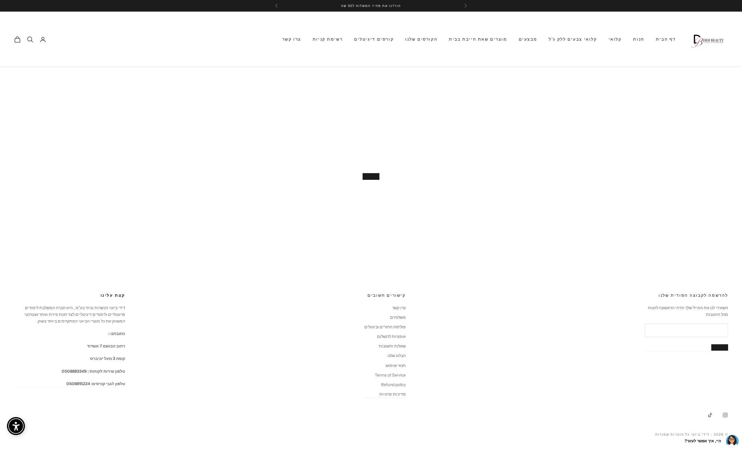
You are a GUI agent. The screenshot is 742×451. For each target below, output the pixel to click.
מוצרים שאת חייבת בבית (478, 39)
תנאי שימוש (396, 365)
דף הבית (666, 39)
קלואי (615, 39)
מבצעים (528, 39)
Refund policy (393, 384)
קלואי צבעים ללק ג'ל (573, 39)
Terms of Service (390, 375)
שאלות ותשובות (392, 346)
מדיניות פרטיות (392, 394)
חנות (638, 39)
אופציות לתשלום (391, 336)
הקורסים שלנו (421, 39)
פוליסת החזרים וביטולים (385, 326)
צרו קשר (291, 39)
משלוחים (398, 317)
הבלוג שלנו (397, 355)
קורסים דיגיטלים (374, 39)
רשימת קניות (328, 39)
